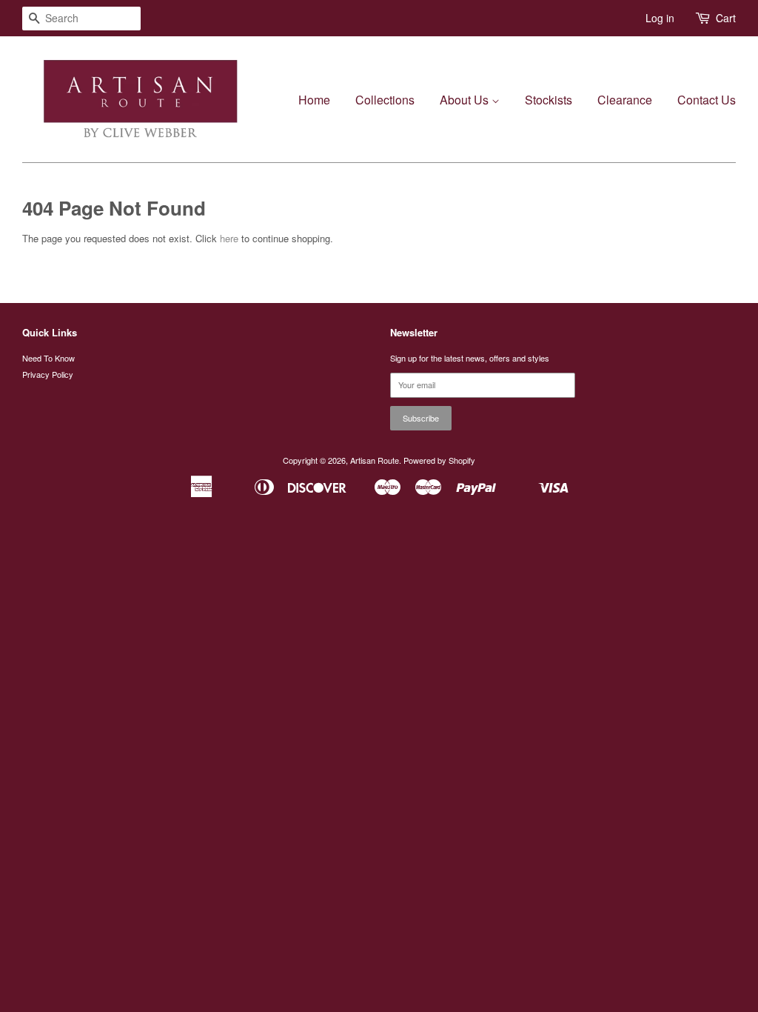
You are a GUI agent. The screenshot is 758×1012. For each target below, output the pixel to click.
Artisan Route (374, 460)
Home (314, 99)
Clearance (624, 99)
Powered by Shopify (439, 460)
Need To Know (48, 358)
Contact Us (706, 99)
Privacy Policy (47, 374)
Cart (726, 17)
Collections (385, 99)
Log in (659, 17)
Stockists (548, 99)
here (229, 238)
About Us (466, 99)
